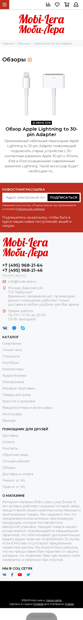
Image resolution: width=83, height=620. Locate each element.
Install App (41, 616)
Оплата (8, 442)
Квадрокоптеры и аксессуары (27, 408)
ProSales (38, 604)
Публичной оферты (30, 209)
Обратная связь (15, 455)
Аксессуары (12, 414)
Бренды (9, 420)
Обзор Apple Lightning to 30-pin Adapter (42, 131)
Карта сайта (54, 600)
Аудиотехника (14, 375)
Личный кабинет (16, 461)
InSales (69, 604)
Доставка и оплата (17, 474)
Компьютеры (13, 369)
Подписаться (63, 197)
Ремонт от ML (14, 480)
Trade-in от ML (14, 487)
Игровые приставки (18, 388)
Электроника (13, 382)
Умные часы (12, 350)
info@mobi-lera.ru (22, 282)
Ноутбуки (10, 363)
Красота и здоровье (19, 401)
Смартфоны (11, 343)
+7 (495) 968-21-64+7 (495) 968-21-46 (22, 268)
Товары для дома (16, 395)
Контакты (10, 448)
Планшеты (11, 356)
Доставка (10, 435)
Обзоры (8, 468)
